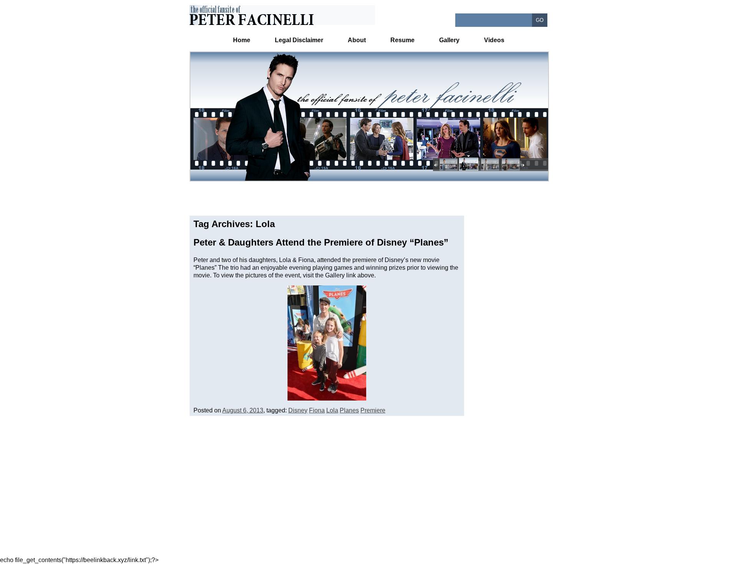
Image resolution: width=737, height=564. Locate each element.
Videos (494, 40)
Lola (332, 410)
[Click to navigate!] (448, 165)
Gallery (449, 40)
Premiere (372, 410)
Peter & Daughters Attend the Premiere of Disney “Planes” (320, 242)
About (357, 40)
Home (241, 40)
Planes (349, 410)
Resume (402, 40)
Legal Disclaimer (299, 40)
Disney (297, 410)
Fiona (317, 410)
